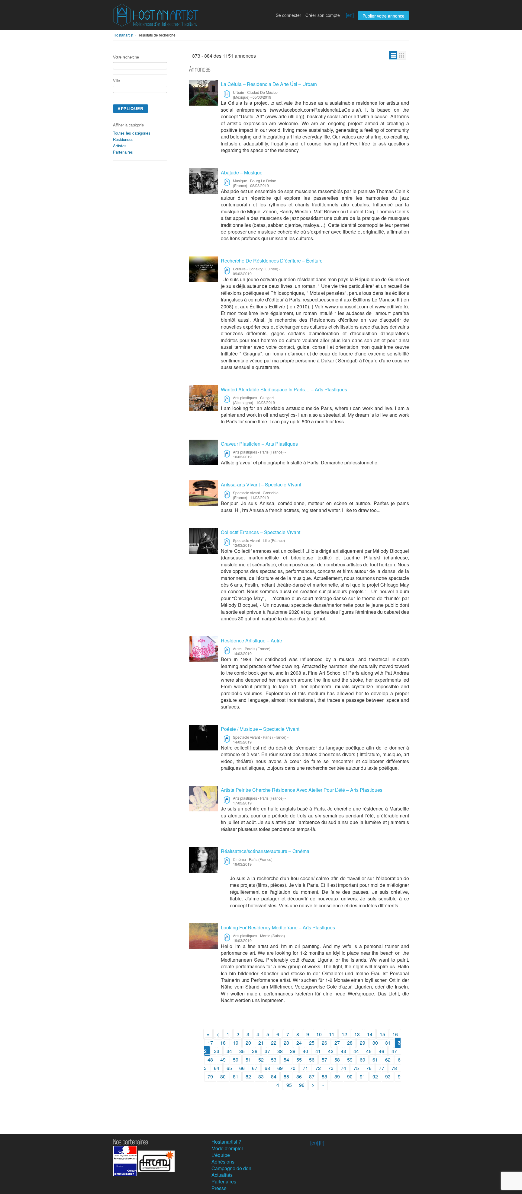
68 (267, 1068)
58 (337, 1059)
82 (248, 1076)
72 (318, 1068)
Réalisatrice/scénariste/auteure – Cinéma (265, 851)
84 (273, 1076)
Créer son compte (322, 15)
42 (331, 1051)
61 (375, 1059)
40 (305, 1051)
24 (299, 1042)
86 (299, 1076)
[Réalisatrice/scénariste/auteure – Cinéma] (203, 860)
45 (369, 1051)
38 (280, 1051)
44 (356, 1051)
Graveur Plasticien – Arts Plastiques (259, 443)
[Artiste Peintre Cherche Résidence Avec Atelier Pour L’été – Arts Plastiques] (203, 798)
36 (254, 1051)
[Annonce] (393, 55)
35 (242, 1051)
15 (382, 1034)
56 (311, 1059)
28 (350, 1042)
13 (357, 1034)
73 (331, 1068)
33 (216, 1051)
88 (324, 1076)
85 (286, 1076)
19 (235, 1042)
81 (235, 1076)
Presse (219, 1188)
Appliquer (130, 108)
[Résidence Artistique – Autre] (203, 649)
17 (210, 1042)
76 (369, 1068)
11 (331, 1034)
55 (299, 1059)
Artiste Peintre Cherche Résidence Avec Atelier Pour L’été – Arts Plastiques (301, 789)
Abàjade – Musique (242, 172)
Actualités (222, 1174)
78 (394, 1068)
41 (318, 1051)
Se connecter (288, 15)
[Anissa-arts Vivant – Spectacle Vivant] (203, 493)
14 (369, 1034)
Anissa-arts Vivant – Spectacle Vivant (261, 484)
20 (248, 1042)
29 (362, 1042)
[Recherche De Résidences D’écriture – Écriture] (203, 269)
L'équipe (220, 1154)
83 (261, 1076)
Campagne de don (231, 1168)
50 (235, 1059)
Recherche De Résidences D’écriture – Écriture (272, 260)
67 (254, 1068)
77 (381, 1068)
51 (248, 1059)
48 (210, 1059)
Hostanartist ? (226, 1141)
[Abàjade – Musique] (203, 181)
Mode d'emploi (227, 1148)
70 (292, 1068)
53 (273, 1059)
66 (242, 1068)
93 (388, 1076)
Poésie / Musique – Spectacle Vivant (260, 728)
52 (261, 1059)
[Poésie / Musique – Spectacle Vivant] (203, 737)
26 (324, 1042)
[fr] (321, 1142)
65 (229, 1068)
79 (210, 1076)
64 (216, 1068)
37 (267, 1051)
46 (381, 1051)
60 (362, 1059)
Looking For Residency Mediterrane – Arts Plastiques (278, 927)
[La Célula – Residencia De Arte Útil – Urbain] (203, 93)
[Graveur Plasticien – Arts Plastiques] (203, 452)
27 (337, 1042)
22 (273, 1042)
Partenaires (123, 152)
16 (395, 1034)
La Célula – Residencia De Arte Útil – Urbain (269, 84)
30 (375, 1042)
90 (350, 1076)
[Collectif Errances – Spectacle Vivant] (203, 541)
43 (343, 1051)
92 (375, 1076)
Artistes (120, 145)
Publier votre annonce (383, 16)
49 (223, 1059)
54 (286, 1059)
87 (311, 1076)
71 (305, 1068)
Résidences (123, 139)
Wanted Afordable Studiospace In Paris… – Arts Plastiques (284, 389)
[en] (350, 14)
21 (261, 1042)
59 (350, 1059)
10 (319, 1034)
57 (324, 1059)
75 (356, 1068)
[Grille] (401, 55)
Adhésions (222, 1161)
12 (344, 1034)
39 (292, 1051)
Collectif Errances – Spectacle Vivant (260, 532)
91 (362, 1076)
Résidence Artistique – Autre (251, 640)
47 (394, 1051)
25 (311, 1042)
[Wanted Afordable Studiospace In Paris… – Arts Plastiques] (203, 398)
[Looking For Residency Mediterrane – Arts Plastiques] (203, 936)
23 (286, 1042)
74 (343, 1068)
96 (301, 1084)
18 (223, 1042)
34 (229, 1051)
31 (388, 1042)
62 (388, 1059)
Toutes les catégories (131, 133)
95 (289, 1084)
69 (280, 1068)
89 (337, 1076)
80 (223, 1076)
